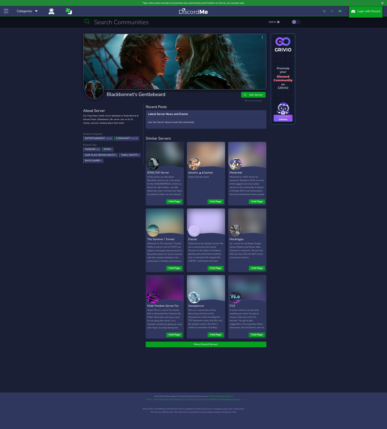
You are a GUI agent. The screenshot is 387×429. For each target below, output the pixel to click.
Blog (230, 399)
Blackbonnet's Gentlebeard (136, 94)
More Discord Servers (206, 344)
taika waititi (130, 155)
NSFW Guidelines (218, 399)
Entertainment (98, 138)
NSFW (273, 22)
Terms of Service (202, 399)
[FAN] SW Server (158, 172)
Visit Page (174, 201)
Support (237, 399)
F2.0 (232, 306)
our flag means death (101, 155)
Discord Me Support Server (221, 396)
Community (127, 138)
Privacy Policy (187, 399)
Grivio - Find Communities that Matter (163, 399)
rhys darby (93, 160)
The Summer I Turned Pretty (160, 241)
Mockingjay (237, 239)
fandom (92, 149)
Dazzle (192, 239)
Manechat (236, 172)
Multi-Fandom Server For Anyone (163, 308)
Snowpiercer (196, 306)
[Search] (87, 21)
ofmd (108, 149)
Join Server (256, 95)
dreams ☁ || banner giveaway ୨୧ (200, 175)
